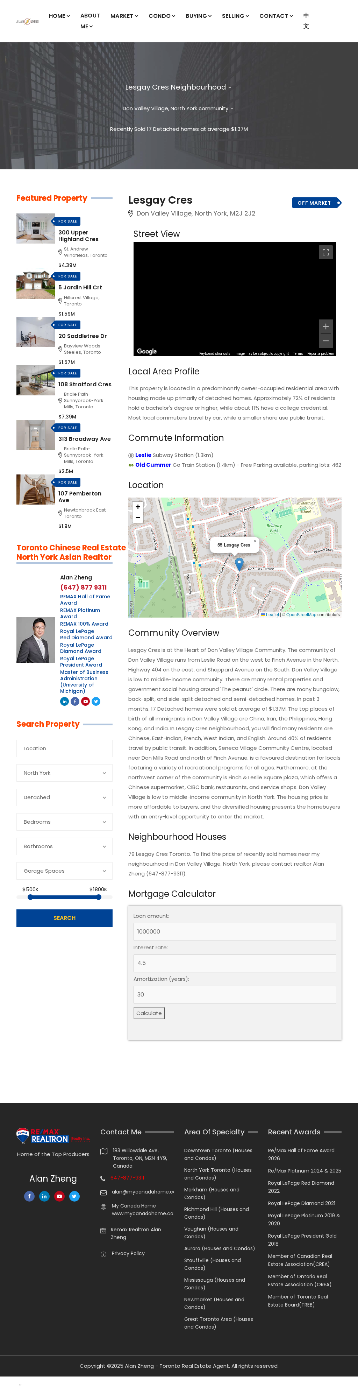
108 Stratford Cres (85, 384)
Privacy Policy (128, 1253)
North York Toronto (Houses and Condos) (218, 1174)
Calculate (149, 1013)
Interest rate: (151, 947)
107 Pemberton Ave (79, 497)
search (64, 918)
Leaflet (272, 614)
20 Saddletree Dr (82, 336)
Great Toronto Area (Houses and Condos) (218, 1323)
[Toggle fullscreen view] (326, 252)
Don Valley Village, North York (160, 108)
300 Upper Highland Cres (78, 235)
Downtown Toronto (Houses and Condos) (218, 1154)
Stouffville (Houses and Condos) (212, 1264)
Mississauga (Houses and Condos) (214, 1283)
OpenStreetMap (301, 614)
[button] (239, 564)
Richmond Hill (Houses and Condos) (216, 1213)
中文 (306, 21)
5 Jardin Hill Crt (80, 287)
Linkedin (64, 701)
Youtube (85, 701)
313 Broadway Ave (84, 439)
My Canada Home (134, 1205)
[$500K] (30, 897)
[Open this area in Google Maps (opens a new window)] (146, 351)
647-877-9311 (127, 1177)
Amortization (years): (161, 979)
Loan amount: (151, 916)
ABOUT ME (90, 21)
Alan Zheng (76, 577)
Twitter (96, 701)
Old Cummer (153, 465)
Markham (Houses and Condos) (211, 1193)
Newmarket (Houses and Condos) (214, 1303)
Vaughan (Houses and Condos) (211, 1232)
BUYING (196, 16)
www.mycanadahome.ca (142, 1213)
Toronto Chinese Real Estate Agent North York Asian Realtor (83, 552)
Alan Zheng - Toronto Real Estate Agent (177, 1366)
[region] (235, 299)
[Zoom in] (326, 326)
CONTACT (273, 16)
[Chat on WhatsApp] (8, 1385)
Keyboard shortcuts (214, 353)
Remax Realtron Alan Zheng (136, 1233)
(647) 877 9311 (83, 587)
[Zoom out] (326, 341)
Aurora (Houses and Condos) (219, 1248)
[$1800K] (98, 897)
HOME (57, 16)
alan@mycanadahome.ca (143, 1191)
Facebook (75, 701)
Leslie (143, 455)
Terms (298, 353)
